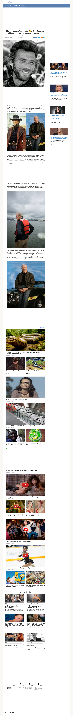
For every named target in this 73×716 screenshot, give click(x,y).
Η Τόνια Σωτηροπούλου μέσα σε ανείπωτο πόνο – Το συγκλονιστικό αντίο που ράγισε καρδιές (59, 117)
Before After (9, 5)
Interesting (21, 5)
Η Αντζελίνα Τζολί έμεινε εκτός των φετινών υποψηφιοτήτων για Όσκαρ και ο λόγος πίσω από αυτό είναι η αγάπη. (58, 137)
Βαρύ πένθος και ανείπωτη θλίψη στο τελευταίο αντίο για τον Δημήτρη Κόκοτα (35, 644)
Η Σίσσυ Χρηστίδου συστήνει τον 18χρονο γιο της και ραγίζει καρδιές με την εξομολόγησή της (14, 644)
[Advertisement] (36, 17)
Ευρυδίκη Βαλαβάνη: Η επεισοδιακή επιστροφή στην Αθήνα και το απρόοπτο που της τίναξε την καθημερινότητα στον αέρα (35, 605)
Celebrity (15, 5)
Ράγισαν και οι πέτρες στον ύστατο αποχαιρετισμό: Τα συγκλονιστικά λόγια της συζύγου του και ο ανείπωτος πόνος (14, 605)
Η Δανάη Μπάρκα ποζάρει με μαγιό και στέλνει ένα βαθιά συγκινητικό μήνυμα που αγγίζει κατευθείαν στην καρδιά (14, 625)
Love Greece (9, 2)
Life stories (52, 102)
